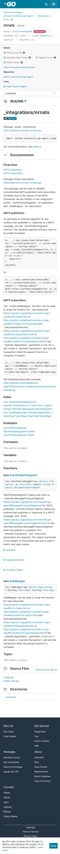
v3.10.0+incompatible (18, 31)
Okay (53, 845)
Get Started (41, 725)
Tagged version (46, 57)
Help (36, 745)
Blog (36, 762)
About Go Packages (12, 767)
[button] (4, 52)
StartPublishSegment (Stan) (18, 434)
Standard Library (11, 757)
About (38, 751)
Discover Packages (12, 12)
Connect (8, 787)
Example (12, 549)
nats (22, 484)
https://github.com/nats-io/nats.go (22, 130)
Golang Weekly (10, 816)
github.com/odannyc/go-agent (18, 16)
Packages (9, 751)
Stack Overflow (41, 741)
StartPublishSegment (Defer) (19, 431)
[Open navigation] (54, 4)
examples (11, 697)
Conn (28, 484)
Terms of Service (31, 831)
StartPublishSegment (15, 427)
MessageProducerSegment (27, 487)
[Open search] (46, 4)
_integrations (43, 16)
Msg (26, 590)
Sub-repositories (11, 762)
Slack (6, 802)
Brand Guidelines (42, 776)
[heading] (12, 4)
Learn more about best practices (19, 67)
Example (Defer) (16, 559)
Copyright (30, 827)
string (45, 484)
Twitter (6, 792)
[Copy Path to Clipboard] (12, 19)
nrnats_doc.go (11, 680)
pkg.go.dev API (10, 771)
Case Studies (9, 736)
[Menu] (30, 93)
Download (39, 757)
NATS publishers (12, 169)
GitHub (6, 797)
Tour (36, 736)
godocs (37, 146)
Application (45, 587)
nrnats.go (8, 677)
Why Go (8, 725)
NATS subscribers (13, 173)
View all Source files (44, 669)
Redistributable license (17, 57)
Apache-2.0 (45, 35)
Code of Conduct (42, 781)
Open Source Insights (16, 86)
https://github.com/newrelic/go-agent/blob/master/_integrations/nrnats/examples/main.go (29, 386)
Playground (39, 731)
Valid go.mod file (14, 52)
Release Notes (41, 771)
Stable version (13, 62)
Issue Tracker (40, 767)
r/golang (7, 807)
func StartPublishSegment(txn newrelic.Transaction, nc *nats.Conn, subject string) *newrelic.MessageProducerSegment (27, 405)
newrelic (43, 481)
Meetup (7, 811)
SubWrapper (17, 581)
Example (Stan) (15, 569)
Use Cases (8, 731)
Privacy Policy (30, 836)
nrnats (6, 19)
